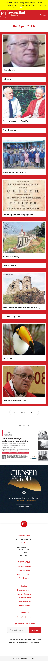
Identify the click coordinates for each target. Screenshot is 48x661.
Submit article (24, 578)
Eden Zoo (7, 358)
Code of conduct (24, 602)
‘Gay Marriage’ (10, 70)
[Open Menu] (44, 15)
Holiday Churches (24, 566)
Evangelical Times (27, 658)
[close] (45, 5)
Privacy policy (24, 606)
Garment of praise (11, 316)
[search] (41, 15)
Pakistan (7, 79)
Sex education (9, 130)
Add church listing (24, 574)
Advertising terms (24, 598)
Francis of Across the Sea (14, 400)
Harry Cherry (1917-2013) (15, 121)
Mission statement (24, 594)
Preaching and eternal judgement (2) (20, 214)
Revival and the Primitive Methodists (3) (21, 307)
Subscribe (34, 630)
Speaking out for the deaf (14, 172)
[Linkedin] (30, 617)
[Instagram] (26, 617)
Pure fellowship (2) (11, 265)
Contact (24, 586)
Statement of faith (24, 590)
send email (24, 542)
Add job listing (24, 570)
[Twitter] (22, 617)
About (24, 582)
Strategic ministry (11, 256)
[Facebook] (17, 617)
